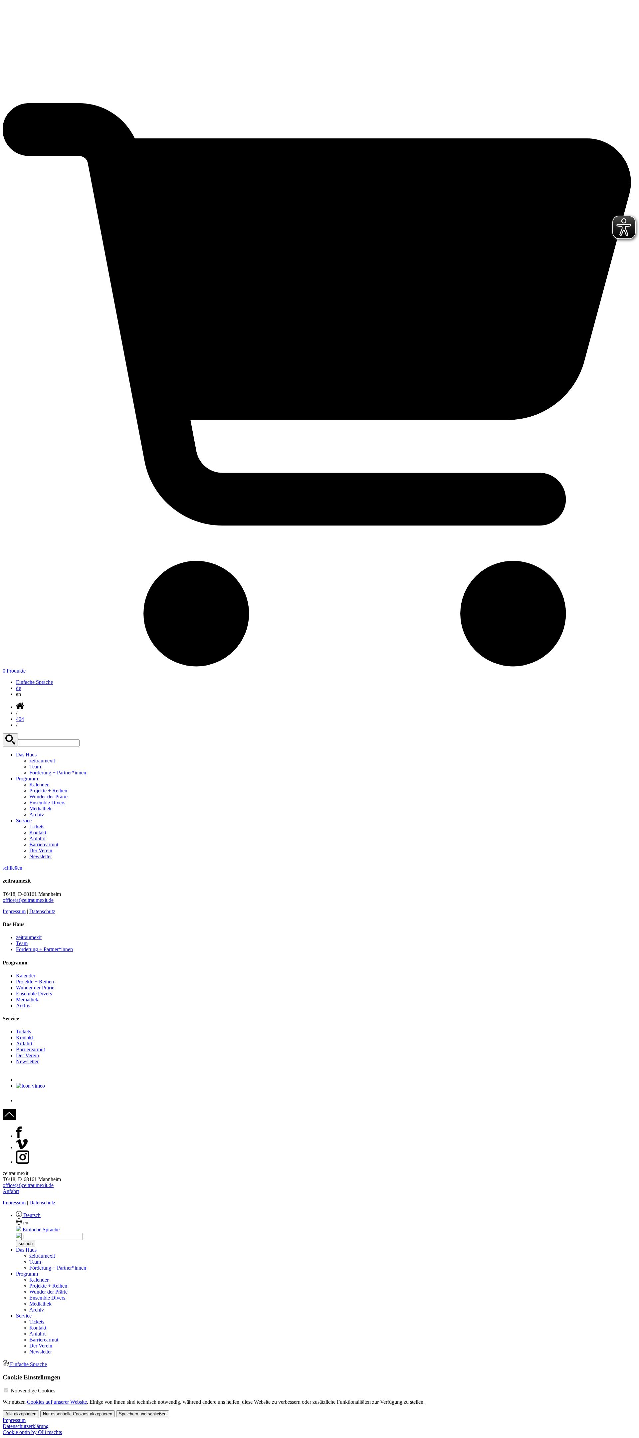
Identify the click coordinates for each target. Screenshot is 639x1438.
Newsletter (40, 856)
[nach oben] (9, 1118)
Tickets (36, 826)
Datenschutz (42, 911)
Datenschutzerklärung (26, 1426)
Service (24, 820)
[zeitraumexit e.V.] (319, 100)
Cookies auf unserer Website (57, 1402)
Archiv (36, 814)
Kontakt (37, 832)
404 (20, 719)
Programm (27, 778)
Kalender (39, 784)
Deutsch (31, 1215)
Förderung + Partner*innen (57, 772)
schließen (12, 868)
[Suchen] (10, 739)
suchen (26, 1243)
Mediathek (40, 808)
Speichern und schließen (142, 1413)
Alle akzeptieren (20, 1413)
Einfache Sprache (34, 682)
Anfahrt (37, 838)
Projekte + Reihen (48, 790)
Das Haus (26, 754)
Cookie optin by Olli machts (32, 1432)
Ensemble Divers (47, 802)
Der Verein (40, 850)
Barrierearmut (43, 844)
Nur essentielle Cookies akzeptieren (77, 1413)
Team (35, 766)
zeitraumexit (42, 760)
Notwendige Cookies (33, 1390)
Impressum (14, 911)
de (18, 688)
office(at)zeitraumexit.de (28, 900)
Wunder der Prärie (48, 796)
